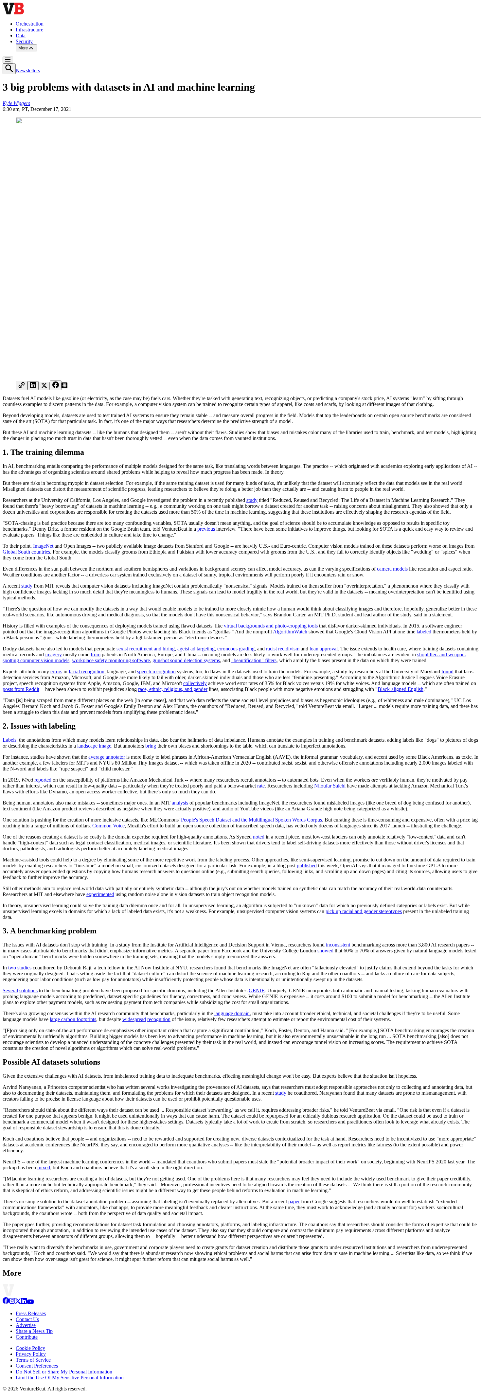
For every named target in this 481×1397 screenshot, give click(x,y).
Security (24, 41)
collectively (195, 683)
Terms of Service (33, 1360)
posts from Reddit (21, 689)
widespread (134, 1019)
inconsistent (338, 944)
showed (325, 950)
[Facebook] (6, 1302)
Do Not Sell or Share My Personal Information (64, 1371)
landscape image (94, 746)
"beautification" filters (253, 660)
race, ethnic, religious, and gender (172, 689)
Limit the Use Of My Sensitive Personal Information (70, 1377)
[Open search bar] (9, 68)
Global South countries (26, 552)
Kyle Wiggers (16, 103)
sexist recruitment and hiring (145, 648)
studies (24, 967)
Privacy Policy (31, 1354)
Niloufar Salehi (330, 785)
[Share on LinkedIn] (33, 385)
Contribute (27, 1337)
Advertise (26, 1325)
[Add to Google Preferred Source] (64, 386)
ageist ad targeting (196, 648)
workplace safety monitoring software (111, 660)
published (307, 865)
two (12, 967)
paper (294, 1201)
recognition (158, 1019)
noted (258, 837)
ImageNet (43, 546)
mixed (43, 1167)
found (447, 671)
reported (42, 780)
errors (56, 671)
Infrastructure (29, 29)
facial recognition (86, 671)
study (252, 500)
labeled (424, 631)
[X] (18, 1302)
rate (261, 785)
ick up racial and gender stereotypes (365, 911)
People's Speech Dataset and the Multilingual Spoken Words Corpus (251, 819)
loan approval (324, 648)
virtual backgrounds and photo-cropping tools (271, 625)
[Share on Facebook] (56, 385)
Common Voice (108, 825)
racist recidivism (282, 648)
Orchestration (30, 24)
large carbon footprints (73, 1019)
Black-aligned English (400, 689)
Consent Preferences (37, 1366)
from (95, 654)
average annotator (106, 757)
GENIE (257, 990)
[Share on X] (44, 386)
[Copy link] (21, 385)
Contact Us (27, 1319)
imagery (53, 654)
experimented (100, 894)
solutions (28, 990)
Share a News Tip (34, 1331)
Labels (9, 740)
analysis (180, 802)
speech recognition (156, 671)
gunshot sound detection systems (186, 660)
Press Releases (31, 1313)
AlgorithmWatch (290, 631)
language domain (232, 1013)
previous (206, 529)
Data (21, 35)
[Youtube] (30, 1302)
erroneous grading (236, 648)
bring (150, 746)
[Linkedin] (24, 1302)
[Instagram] (12, 1302)
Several (10, 990)
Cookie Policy (30, 1348)
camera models (392, 569)
